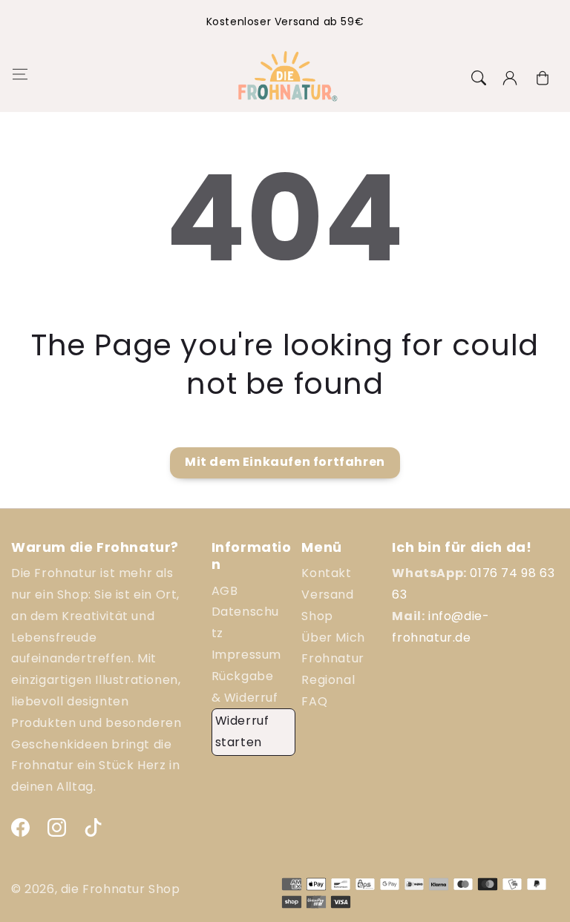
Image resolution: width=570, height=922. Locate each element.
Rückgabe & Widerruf (245, 687)
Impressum (246, 654)
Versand (327, 594)
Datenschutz (245, 622)
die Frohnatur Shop (120, 889)
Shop (316, 616)
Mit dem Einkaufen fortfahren (285, 461)
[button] (18, 78)
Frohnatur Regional (332, 669)
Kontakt (326, 573)
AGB (225, 590)
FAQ (314, 701)
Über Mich (332, 637)
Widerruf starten (242, 731)
